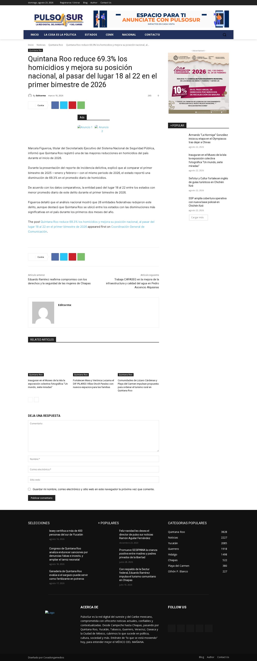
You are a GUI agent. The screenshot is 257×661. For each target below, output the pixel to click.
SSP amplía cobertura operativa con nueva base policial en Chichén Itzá (208, 202)
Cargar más (197, 217)
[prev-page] (30, 399)
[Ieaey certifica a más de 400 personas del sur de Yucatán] (37, 535)
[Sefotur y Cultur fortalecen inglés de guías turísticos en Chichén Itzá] (177, 183)
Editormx (41, 95)
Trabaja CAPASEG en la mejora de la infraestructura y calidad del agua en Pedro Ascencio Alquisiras (132, 283)
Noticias (41, 44)
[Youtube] (227, 3)
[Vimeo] (221, 3)
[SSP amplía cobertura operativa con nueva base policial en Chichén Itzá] (177, 203)
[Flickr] (190, 628)
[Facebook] (206, 3)
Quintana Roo (55, 44)
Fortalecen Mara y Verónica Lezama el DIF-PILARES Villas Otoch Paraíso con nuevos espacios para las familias (93, 384)
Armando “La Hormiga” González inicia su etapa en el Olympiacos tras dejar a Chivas (208, 138)
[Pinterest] (72, 105)
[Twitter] (216, 3)
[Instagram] (211, 3)
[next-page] (36, 399)
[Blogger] (171, 628)
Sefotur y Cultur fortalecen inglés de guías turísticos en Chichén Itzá (208, 182)
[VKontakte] (208, 628)
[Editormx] (30, 95)
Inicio (31, 44)
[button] (224, 34)
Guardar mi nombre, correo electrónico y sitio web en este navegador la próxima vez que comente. (93, 489)
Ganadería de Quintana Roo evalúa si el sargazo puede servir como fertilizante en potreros (68, 575)
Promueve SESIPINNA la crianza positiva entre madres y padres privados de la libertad (138, 553)
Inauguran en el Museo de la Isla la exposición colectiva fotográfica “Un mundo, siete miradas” (48, 384)
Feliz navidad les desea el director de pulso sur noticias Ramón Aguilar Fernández (136, 534)
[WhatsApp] (81, 105)
